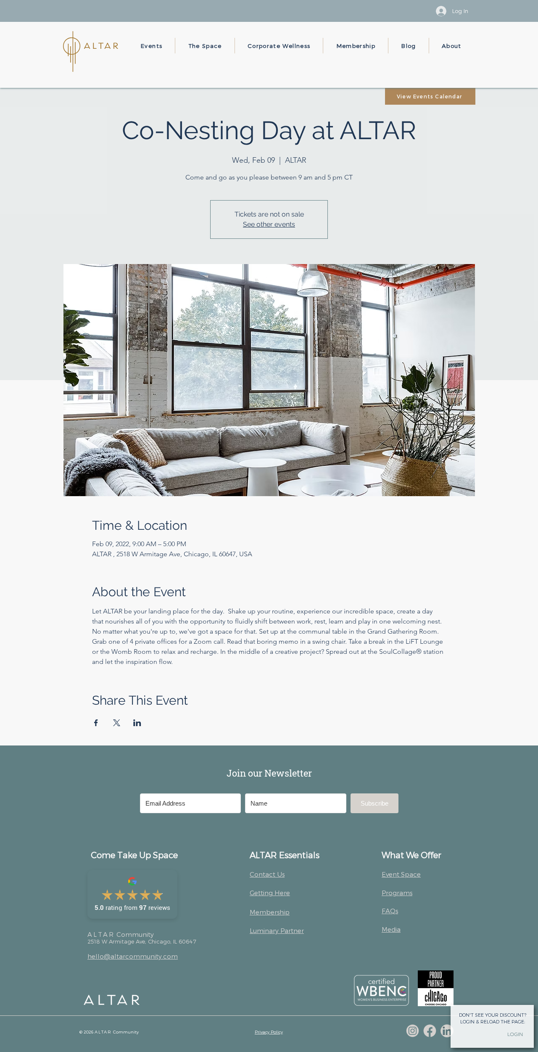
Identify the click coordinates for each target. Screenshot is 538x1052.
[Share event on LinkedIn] (137, 722)
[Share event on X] (117, 722)
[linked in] (447, 1030)
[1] (412, 1030)
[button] (151, 45)
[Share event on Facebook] (96, 722)
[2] (429, 1030)
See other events (269, 224)
